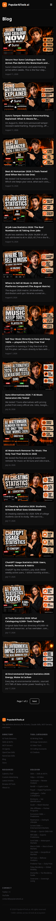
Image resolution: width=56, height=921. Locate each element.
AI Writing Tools (36, 738)
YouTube (5, 895)
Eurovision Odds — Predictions (37, 815)
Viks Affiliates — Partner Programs (40, 809)
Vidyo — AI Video (37, 777)
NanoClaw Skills (8, 756)
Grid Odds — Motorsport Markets (40, 842)
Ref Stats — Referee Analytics (38, 859)
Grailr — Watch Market (39, 805)
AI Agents (6, 749)
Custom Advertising (10, 777)
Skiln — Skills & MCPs (38, 774)
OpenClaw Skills (8, 752)
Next (34, 701)
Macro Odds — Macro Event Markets (41, 847)
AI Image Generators (38, 742)
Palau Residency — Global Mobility (40, 868)
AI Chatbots (35, 752)
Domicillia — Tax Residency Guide (41, 874)
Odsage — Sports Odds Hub (41, 831)
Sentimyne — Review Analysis (38, 782)
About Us (6, 787)
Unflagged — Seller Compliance (38, 794)
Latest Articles (8, 781)
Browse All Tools (8, 784)
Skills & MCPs (7, 742)
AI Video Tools (35, 745)
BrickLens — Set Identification (36, 800)
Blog (4, 759)
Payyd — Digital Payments (40, 790)
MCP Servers (7, 745)
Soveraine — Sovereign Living (39, 880)
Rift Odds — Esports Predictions (38, 836)
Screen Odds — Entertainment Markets (39, 827)
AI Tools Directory (9, 738)
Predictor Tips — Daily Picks (41, 864)
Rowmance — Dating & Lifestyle (39, 821)
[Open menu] (51, 4)
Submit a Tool (7, 774)
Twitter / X (6, 892)
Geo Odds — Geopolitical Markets (40, 853)
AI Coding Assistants (38, 749)
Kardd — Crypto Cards (39, 786)
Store (4, 763)
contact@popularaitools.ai (12, 899)
